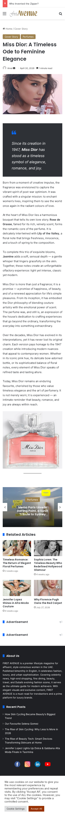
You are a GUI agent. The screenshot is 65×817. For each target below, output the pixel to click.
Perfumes (28, 36)
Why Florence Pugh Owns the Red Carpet (48, 601)
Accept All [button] (36, 808)
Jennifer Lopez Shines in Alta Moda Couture (16, 603)
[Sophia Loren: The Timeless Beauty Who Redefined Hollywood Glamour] (48, 548)
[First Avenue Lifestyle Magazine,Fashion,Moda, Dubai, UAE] (23, 13)
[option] (32, 507)
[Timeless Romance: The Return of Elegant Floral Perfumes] (17, 548)
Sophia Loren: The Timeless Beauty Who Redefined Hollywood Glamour (48, 565)
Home (8, 28)
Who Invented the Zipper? (24, 3)
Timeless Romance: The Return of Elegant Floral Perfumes (17, 563)
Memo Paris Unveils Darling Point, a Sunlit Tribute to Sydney (32, 510)
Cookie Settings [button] (16, 808)
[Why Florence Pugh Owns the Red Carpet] (48, 588)
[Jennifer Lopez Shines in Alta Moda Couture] (17, 588)
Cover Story (21, 28)
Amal (9, 68)
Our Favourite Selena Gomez (21, 723)
